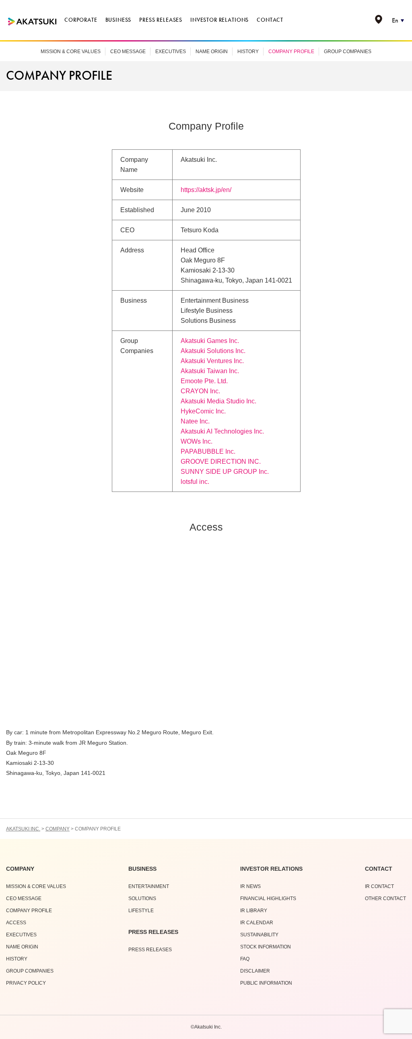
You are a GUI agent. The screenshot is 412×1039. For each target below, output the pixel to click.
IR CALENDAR (256, 922)
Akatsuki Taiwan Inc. (210, 371)
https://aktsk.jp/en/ (206, 189)
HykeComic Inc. (203, 411)
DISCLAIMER (255, 971)
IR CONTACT (379, 886)
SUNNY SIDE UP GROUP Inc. (225, 471)
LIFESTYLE (141, 910)
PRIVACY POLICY (26, 983)
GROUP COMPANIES (347, 51)
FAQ (244, 959)
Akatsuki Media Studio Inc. (218, 401)
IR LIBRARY (253, 910)
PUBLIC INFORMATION (266, 983)
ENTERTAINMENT (148, 886)
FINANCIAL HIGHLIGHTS (268, 898)
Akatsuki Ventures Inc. (212, 360)
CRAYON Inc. (200, 391)
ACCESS (16, 922)
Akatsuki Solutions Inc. (213, 350)
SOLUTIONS (142, 898)
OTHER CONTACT (385, 898)
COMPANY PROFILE (291, 51)
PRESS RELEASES (153, 932)
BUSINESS (142, 869)
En (395, 20)
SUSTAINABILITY (259, 935)
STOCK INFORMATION (265, 947)
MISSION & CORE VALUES (71, 51)
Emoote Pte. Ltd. (204, 381)
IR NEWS (250, 886)
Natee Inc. (195, 421)
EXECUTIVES (170, 51)
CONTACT (378, 869)
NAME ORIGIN (212, 51)
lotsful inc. (195, 481)
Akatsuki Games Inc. (210, 340)
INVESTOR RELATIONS (271, 869)
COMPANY (20, 869)
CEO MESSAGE (128, 51)
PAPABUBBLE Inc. (208, 451)
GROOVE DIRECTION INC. (221, 461)
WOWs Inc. (196, 441)
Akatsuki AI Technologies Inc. (222, 431)
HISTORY (248, 51)
